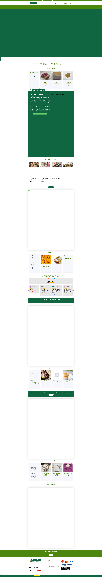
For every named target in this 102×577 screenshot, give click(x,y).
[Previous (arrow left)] (0, 574)
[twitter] (30, 570)
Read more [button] (31, 292)
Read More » (31, 182)
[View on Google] (30, 286)
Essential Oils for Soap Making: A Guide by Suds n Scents (56, 176)
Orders (71, 3)
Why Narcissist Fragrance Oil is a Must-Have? (68, 176)
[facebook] (29, 570)
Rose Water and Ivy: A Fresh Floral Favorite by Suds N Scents (45, 176)
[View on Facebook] (42, 286)
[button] (28, 290)
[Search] (39, 3)
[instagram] (31, 570)
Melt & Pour (32, 7)
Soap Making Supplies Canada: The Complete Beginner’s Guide (33, 176)
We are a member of (35, 63)
